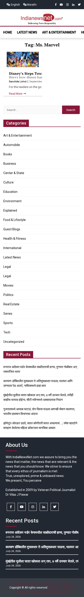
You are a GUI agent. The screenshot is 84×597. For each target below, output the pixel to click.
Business (9, 163)
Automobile (11, 145)
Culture (8, 182)
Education (10, 191)
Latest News (27, 32)
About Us (50, 583)
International (12, 248)
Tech (6, 332)
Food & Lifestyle (14, 220)
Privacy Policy (19, 583)
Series (7, 313)
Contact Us (65, 583)
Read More (16, 93)
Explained (10, 210)
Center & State (13, 173)
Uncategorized (13, 341)
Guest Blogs (11, 229)
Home (7, 32)
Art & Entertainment (59, 32)
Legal (7, 266)
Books (7, 154)
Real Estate (11, 304)
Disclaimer (36, 583)
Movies (8, 285)
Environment (12, 201)
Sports (8, 323)
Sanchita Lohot (18, 81)
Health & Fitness (14, 238)
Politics (8, 295)
